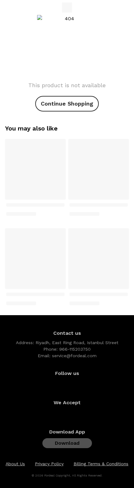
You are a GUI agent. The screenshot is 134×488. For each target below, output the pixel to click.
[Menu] (8, 7)
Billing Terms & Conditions (101, 463)
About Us (15, 463)
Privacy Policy (49, 463)
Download (67, 443)
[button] (121, 448)
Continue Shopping (67, 103)
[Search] (114, 7)
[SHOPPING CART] (125, 7)
